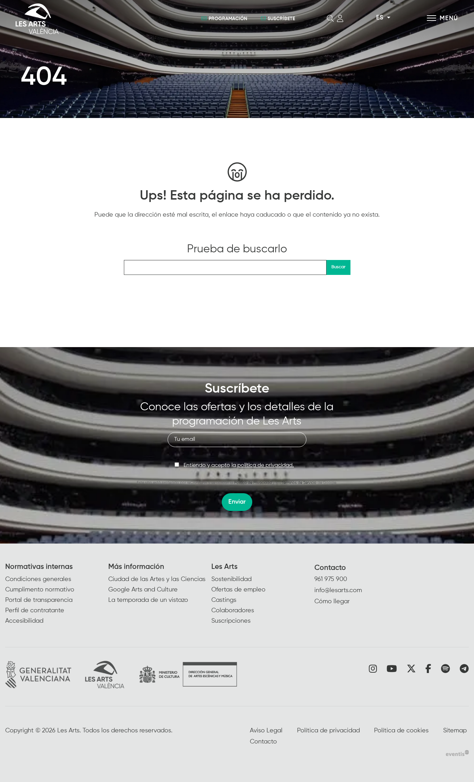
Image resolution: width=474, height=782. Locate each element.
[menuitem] (56, 594)
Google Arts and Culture (143, 590)
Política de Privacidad (253, 483)
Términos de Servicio (299, 483)
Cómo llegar (332, 601)
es (379, 18)
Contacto (330, 568)
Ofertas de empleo (238, 590)
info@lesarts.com (338, 590)
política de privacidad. (265, 465)
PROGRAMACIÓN (228, 18)
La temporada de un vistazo (148, 600)
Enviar (237, 502)
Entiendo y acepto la (239, 465)
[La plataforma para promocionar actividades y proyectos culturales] (457, 753)
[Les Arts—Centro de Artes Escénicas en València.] (86, 18)
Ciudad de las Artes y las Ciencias (156, 579)
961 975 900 (330, 579)
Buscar (338, 267)
